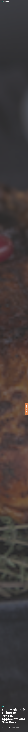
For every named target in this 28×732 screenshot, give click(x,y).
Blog (3, 706)
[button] (23, 1)
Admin (4, 725)
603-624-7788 (26, 409)
